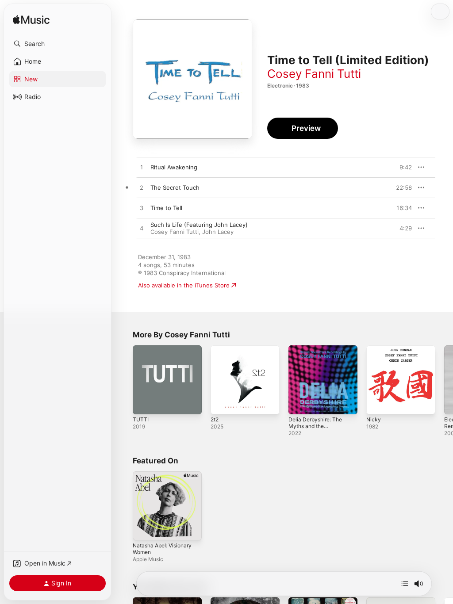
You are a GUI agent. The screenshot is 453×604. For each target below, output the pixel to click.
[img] (31, 20)
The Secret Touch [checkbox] (175, 187)
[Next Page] (444, 379)
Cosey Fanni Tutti (314, 73)
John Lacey (218, 231)
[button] (57, 43)
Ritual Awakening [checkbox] (173, 167)
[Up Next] (404, 583)
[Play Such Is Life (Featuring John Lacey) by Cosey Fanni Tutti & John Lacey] (141, 229)
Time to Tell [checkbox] (166, 207)
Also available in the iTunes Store (184, 285)
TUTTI (141, 419)
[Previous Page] (124, 379)
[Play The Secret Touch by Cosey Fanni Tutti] (141, 188)
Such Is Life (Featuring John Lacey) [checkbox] (199, 224)
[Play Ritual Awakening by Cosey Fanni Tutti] (141, 168)
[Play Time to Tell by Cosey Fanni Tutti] (141, 208)
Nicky (373, 419)
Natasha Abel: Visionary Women (162, 548)
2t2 (215, 419)
